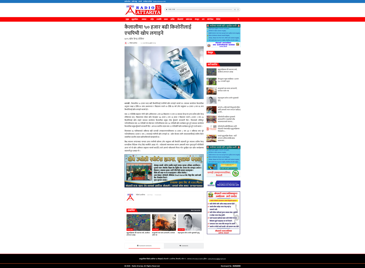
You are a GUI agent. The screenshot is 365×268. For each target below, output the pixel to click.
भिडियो (218, 19)
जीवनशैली (180, 19)
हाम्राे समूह (134, 1)
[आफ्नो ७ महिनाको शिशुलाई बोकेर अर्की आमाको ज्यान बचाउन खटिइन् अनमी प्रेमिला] (212, 110)
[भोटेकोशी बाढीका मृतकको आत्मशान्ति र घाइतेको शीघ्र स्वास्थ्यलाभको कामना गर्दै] (212, 119)
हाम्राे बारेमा (127, 1)
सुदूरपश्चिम (135, 19)
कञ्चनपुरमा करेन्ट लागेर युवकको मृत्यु (228, 99)
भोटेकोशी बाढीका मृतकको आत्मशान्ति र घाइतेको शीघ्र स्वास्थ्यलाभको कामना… (226, 119)
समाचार (144, 19)
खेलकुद (197, 19)
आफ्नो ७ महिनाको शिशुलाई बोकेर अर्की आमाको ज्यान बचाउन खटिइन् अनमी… (229, 110)
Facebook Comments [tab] (145, 246)
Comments (185, 246)
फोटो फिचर (210, 19)
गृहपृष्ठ (127, 19)
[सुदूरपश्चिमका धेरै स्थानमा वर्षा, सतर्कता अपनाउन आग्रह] (138, 222)
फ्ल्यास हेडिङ (130, 230)
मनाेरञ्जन (189, 19)
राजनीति (159, 19)
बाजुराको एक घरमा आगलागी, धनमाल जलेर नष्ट (227, 89)
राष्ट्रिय (152, 19)
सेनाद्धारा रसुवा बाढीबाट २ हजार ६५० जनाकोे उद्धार (228, 80)
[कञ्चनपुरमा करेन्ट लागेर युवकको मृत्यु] (190, 222)
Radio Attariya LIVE (159, 1)
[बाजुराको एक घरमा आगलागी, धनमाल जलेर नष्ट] (164, 222)
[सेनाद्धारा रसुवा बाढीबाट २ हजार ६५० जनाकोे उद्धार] (212, 81)
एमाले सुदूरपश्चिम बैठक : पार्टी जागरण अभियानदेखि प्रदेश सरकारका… (227, 138)
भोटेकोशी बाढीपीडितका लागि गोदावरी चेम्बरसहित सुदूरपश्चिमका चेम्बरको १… (229, 129)
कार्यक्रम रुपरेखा (147, 1)
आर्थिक (172, 19)
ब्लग (203, 19)
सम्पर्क (140, 1)
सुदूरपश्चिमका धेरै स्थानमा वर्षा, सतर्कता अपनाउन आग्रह (227, 70)
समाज (166, 19)
